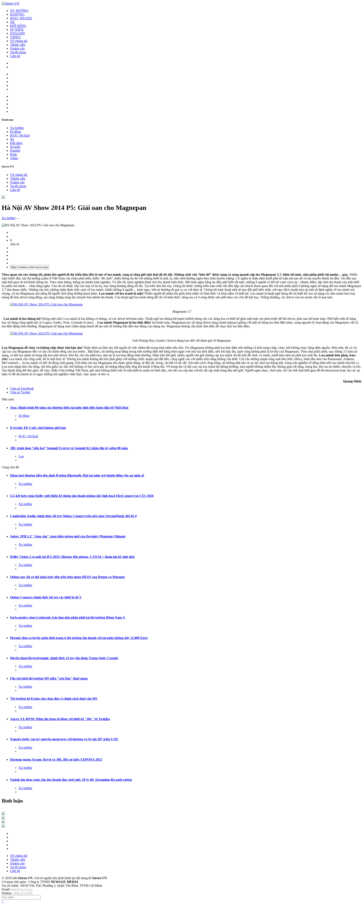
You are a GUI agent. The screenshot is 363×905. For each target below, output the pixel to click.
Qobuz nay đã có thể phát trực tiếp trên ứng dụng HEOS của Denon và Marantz (67, 577)
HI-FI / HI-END (21, 18)
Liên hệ (15, 56)
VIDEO (15, 37)
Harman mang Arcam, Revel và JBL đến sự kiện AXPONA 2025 (56, 759)
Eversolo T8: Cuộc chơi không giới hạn (38, 427)
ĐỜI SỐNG (18, 26)
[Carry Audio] (3, 818)
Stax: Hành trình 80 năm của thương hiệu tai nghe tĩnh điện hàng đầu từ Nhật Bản (69, 407)
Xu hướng (17, 128)
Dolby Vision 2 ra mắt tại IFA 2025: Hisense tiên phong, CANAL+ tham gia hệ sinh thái (72, 557)
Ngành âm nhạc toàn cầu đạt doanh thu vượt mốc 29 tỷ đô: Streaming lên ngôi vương (71, 779)
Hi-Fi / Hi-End (20, 135)
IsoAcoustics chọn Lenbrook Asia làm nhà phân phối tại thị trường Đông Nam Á (67, 617)
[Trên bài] (3, 197)
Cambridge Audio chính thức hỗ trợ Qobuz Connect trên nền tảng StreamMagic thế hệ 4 (73, 516)
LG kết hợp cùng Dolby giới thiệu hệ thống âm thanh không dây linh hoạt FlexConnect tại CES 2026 (82, 496)
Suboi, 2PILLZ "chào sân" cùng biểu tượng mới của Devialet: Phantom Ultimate (68, 536)
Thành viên (17, 44)
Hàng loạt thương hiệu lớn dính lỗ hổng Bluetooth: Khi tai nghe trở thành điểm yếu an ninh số (77, 475)
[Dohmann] (3, 813)
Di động (15, 131)
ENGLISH (17, 33)
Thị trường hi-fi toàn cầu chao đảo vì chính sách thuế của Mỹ (53, 698)
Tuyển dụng (18, 52)
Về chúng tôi (18, 41)
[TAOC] (3, 826)
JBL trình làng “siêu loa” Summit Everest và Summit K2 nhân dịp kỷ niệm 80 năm (69, 448)
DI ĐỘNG (17, 14)
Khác (13, 154)
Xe (12, 139)
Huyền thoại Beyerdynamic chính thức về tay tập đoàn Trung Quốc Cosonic (64, 658)
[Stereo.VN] (10, 3)
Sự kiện (15, 147)
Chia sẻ (22, 388)
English (15, 150)
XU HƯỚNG (19, 10)
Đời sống (16, 143)
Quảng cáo (17, 48)
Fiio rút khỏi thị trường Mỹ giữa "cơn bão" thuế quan (49, 678)
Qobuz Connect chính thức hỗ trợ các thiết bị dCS (46, 597)
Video (14, 158)
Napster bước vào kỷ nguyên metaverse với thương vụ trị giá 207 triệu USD (64, 739)
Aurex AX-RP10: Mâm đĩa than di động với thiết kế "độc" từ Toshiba (60, 719)
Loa (21, 456)
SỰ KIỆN (17, 29)
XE (12, 22)
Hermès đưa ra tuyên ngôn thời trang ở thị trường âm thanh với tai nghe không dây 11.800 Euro (79, 638)
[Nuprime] (3, 822)
